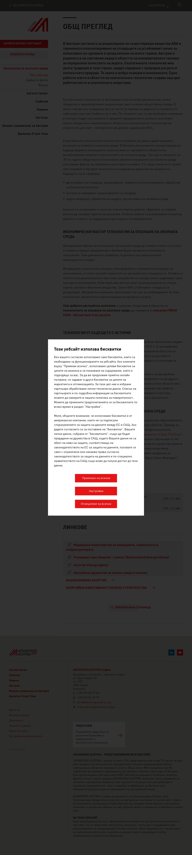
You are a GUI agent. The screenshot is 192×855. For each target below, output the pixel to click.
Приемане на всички (96, 478)
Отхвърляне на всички (96, 504)
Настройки (96, 491)
